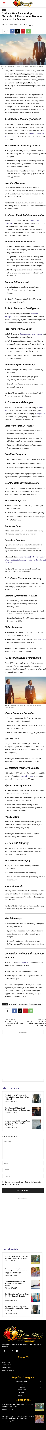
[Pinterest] (23, 31)
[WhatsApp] (28, 31)
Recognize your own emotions (31, 334)
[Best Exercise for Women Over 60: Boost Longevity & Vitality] (35, 1259)
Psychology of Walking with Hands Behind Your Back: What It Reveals (17, 1097)
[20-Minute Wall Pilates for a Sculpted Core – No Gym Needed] (35, 1284)
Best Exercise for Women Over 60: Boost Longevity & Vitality (17, 1257)
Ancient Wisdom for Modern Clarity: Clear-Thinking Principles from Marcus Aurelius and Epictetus (25, 560)
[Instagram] (8, 1351)
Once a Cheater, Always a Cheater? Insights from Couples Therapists (14, 1023)
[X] (17, 31)
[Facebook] (12, 31)
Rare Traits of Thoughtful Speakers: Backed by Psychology (17, 1109)
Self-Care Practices (36, 1004)
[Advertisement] (23, 1056)
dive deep (42, 639)
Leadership (12, 1004)
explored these (22, 962)
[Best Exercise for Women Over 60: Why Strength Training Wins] (35, 1297)
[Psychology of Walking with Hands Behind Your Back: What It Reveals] (36, 1098)
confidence (41, 413)
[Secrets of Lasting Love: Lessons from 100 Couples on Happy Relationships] (35, 1272)
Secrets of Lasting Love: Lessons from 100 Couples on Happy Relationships (16, 1271)
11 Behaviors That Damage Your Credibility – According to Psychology (17, 1123)
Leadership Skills (23, 1004)
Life (4, 10)
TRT (6, 24)
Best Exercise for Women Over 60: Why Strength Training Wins (17, 1296)
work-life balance (27, 776)
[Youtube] (16, 1351)
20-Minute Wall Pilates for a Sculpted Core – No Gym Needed (15, 1283)
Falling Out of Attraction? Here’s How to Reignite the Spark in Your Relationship (36, 1023)
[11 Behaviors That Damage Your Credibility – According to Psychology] (36, 1124)
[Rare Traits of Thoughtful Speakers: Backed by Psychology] (36, 1111)
